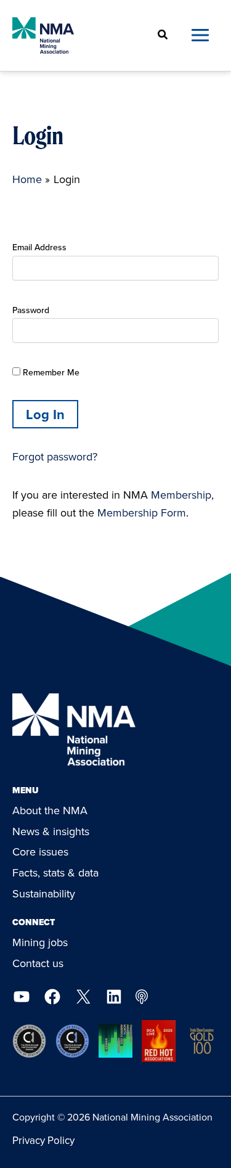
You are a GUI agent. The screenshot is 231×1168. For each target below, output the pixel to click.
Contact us (37, 963)
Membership (181, 494)
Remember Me (49, 372)
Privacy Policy (43, 1140)
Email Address (39, 247)
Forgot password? (54, 456)
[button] (163, 35)
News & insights (50, 831)
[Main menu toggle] (200, 35)
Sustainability (43, 893)
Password (30, 310)
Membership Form (141, 512)
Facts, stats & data (55, 872)
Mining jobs (40, 942)
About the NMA (49, 810)
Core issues (40, 851)
